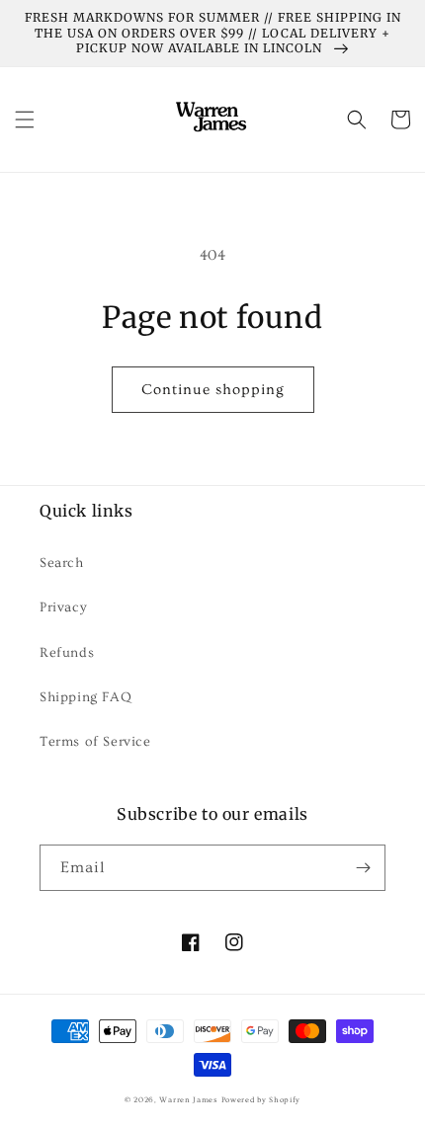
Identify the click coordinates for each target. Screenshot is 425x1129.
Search (62, 563)
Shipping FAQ (85, 697)
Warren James (187, 1099)
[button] (24, 119)
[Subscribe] (362, 868)
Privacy (63, 607)
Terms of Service (95, 742)
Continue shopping (213, 389)
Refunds (67, 653)
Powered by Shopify (261, 1099)
